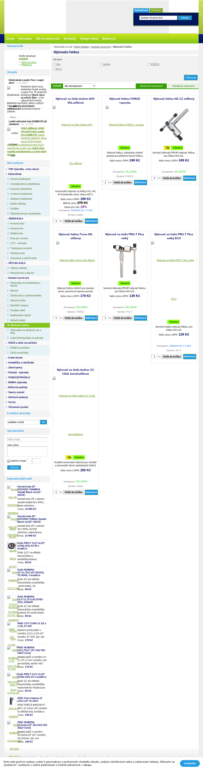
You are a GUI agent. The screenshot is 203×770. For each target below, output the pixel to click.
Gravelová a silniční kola (23, 258)
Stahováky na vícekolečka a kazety (25, 284)
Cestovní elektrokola (21, 193)
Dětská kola (16, 233)
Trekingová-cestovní (21, 248)
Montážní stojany (19, 305)
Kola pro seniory (19, 238)
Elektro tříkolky (18, 203)
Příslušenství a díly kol (22, 273)
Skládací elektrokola (21, 198)
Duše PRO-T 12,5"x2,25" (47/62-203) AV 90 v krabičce (31, 546)
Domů (10, 38)
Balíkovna (109, 38)
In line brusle (15, 357)
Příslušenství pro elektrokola (25, 213)
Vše (58, 64)
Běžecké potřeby (18, 387)
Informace (91, 221)
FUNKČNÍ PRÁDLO (19, 377)
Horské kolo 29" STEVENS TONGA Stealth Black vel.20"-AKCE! (31, 519)
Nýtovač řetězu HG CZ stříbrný (173, 98)
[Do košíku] (13, 59)
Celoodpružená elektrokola (25, 184)
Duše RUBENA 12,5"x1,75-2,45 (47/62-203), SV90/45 (30, 599)
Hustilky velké (17, 310)
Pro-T (59, 69)
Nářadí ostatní (17, 320)
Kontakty (70, 38)
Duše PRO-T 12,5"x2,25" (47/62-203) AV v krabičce (31, 675)
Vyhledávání (141, 10)
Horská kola (16, 228)
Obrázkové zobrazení (151, 86)
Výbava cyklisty (18, 268)
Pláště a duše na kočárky (22, 342)
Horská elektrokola (20, 179)
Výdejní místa (89, 38)
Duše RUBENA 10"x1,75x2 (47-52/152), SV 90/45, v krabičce (30, 572)
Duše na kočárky (19, 352)
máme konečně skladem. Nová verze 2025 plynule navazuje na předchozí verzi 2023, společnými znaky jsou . (27, 141)
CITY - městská (18, 243)
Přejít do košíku (28, 62)
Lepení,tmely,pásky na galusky (26, 338)
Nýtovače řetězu (19, 325)
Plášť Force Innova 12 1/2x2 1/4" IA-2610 (29, 699)
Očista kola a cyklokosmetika (25, 295)
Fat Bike (14, 208)
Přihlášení (156, 10)
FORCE (155, 64)
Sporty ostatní (16, 392)
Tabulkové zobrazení (183, 86)
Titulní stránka (81, 47)
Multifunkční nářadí (20, 315)
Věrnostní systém (18, 407)
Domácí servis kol (100, 47)
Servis (12, 402)
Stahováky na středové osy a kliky (25, 331)
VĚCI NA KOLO (16, 263)
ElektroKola (15, 174)
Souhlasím (190, 763)
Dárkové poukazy (18, 397)
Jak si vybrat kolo (48, 38)
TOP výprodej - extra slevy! (23, 169)
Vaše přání (13, 445)
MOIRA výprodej (17, 382)
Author (106, 64)
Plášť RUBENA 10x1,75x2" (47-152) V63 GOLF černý (31, 650)
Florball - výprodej (18, 372)
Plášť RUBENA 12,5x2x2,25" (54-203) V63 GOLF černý (32, 725)
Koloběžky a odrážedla (21, 362)
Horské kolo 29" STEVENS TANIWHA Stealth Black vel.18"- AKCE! (29, 490)
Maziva (14, 290)
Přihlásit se (26, 65)
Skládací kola (17, 253)
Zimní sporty (15, 367)
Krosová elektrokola (21, 189)
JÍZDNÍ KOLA (15, 218)
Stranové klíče (18, 300)
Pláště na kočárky (19, 347)
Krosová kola (17, 223)
